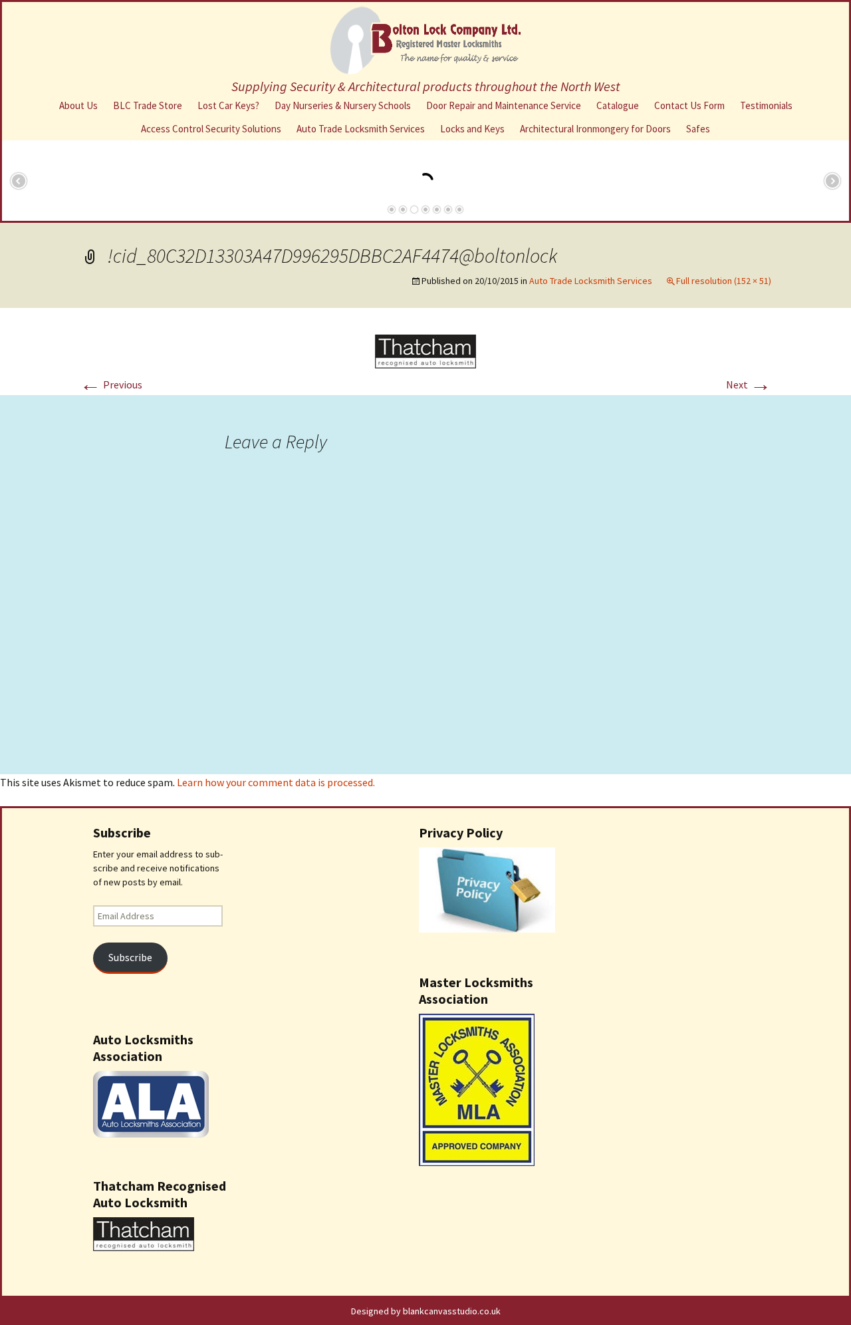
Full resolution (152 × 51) (723, 281)
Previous (111, 384)
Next (748, 384)
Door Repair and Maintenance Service (503, 105)
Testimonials (766, 105)
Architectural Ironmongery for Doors (595, 128)
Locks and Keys (472, 128)
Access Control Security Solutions (211, 128)
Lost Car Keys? (228, 105)
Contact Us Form (689, 105)
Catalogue (617, 105)
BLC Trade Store (147, 105)
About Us (78, 105)
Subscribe (130, 957)
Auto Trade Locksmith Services (361, 128)
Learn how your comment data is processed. (276, 782)
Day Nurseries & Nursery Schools (343, 105)
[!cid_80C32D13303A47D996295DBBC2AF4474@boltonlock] (425, 350)
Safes (698, 128)
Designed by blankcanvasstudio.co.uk (426, 1311)
